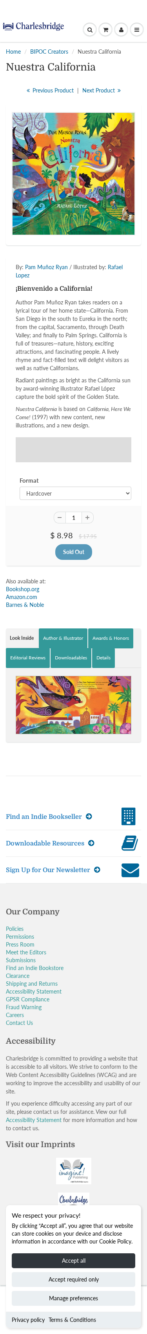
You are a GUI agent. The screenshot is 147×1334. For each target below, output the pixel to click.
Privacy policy (28, 1319)
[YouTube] (111, 151)
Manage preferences (73, 1298)
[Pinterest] (72, 151)
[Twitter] (34, 151)
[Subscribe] (105, 126)
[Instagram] (92, 151)
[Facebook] (53, 151)
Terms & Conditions (72, 1319)
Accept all (73, 1260)
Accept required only (74, 1279)
